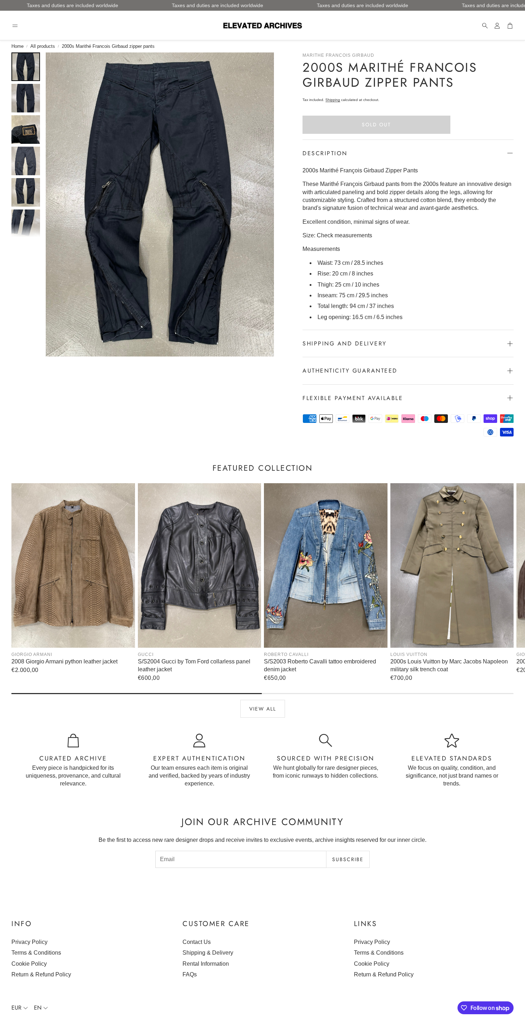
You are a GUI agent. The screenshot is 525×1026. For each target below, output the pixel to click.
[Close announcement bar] (517, 5)
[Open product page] (73, 565)
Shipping (332, 100)
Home (17, 46)
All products (42, 46)
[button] (15, 25)
